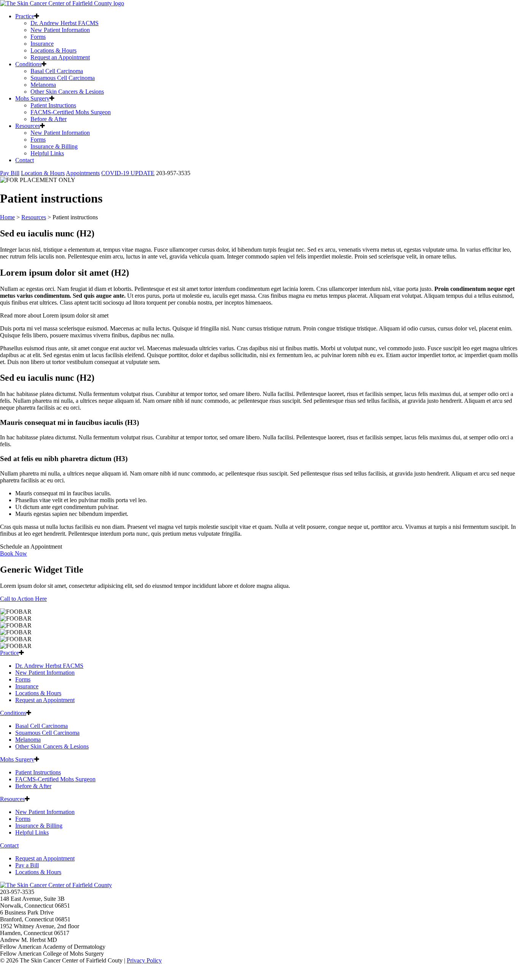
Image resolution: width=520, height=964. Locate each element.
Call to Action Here (23, 598)
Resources (27, 126)
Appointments (83, 173)
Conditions (28, 64)
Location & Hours (43, 173)
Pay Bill (9, 173)
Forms (38, 37)
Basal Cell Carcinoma (56, 71)
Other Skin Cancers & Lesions (67, 91)
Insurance (42, 43)
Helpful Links (47, 153)
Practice (24, 16)
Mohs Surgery (32, 98)
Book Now (13, 553)
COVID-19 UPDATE (128, 173)
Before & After (48, 119)
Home (7, 217)
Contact (24, 160)
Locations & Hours (53, 50)
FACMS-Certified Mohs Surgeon (70, 112)
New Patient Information (60, 30)
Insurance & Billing (54, 146)
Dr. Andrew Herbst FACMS (64, 23)
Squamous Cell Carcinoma (62, 78)
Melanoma (43, 84)
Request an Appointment (60, 57)
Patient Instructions (53, 105)
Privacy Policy (144, 960)
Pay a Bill (27, 865)
